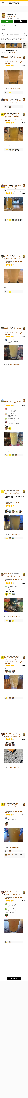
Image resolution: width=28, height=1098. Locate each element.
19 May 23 (6, 451)
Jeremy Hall (7, 99)
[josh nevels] (13, 698)
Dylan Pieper (7, 733)
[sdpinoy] (18, 150)
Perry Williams (8, 573)
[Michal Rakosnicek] (13, 150)
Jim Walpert (7, 56)
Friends (14, 52)
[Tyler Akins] (13, 538)
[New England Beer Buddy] (18, 220)
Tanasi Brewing (11, 16)
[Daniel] (10, 92)
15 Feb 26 (6, 88)
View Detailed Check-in (15, 88)
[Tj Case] (13, 455)
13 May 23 (6, 616)
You (18, 52)
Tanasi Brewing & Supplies (13, 59)
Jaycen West (7, 891)
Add (20, 21)
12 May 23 (6, 694)
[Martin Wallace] (10, 107)
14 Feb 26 (6, 102)
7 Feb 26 (6, 145)
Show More (19, 39)
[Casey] (16, 150)
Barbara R (7, 185)
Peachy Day (7, 57)
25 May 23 (6, 364)
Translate (7, 500)
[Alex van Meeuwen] (21, 220)
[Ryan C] (16, 220)
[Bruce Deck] (10, 942)
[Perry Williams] (16, 455)
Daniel (6, 113)
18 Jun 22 (6, 767)
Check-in (7, 21)
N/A (21, 34)
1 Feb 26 (6, 216)
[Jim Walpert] (10, 150)
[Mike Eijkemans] (13, 220)
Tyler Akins (7, 400)
